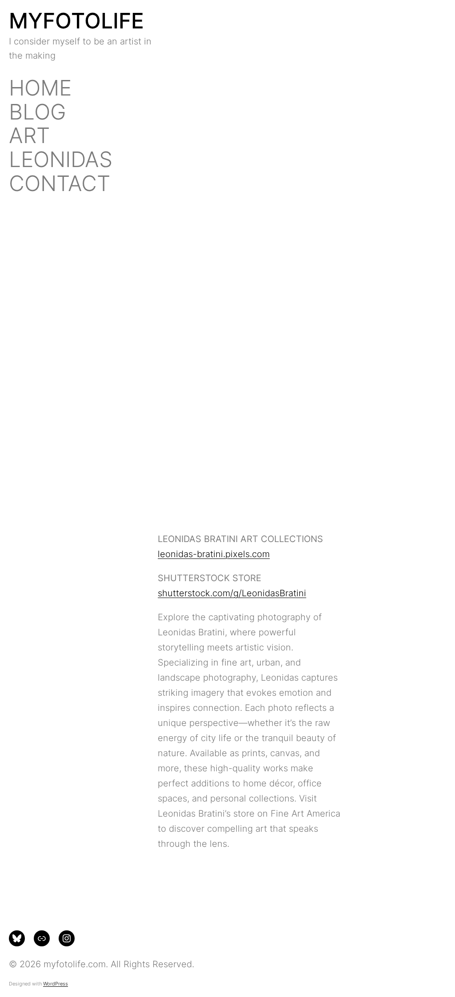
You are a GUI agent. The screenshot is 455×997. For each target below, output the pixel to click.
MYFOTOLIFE (76, 21)
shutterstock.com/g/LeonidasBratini (232, 593)
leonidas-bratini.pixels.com (214, 554)
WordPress (55, 984)
